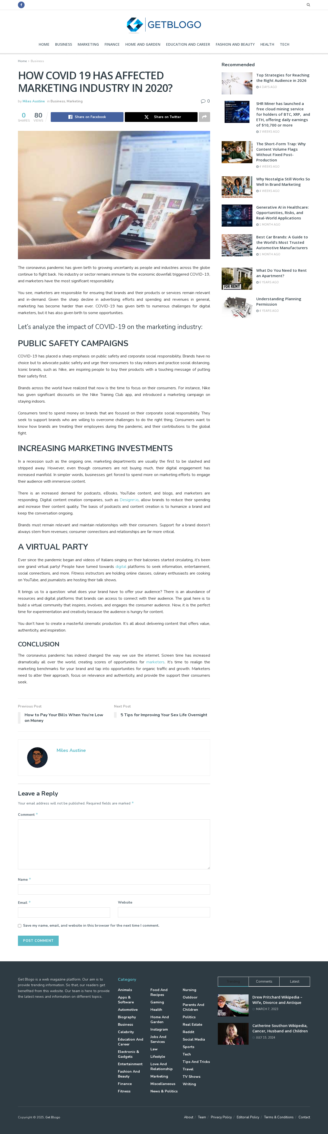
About (188, 1117)
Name (24, 879)
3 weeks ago (269, 132)
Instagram (159, 1029)
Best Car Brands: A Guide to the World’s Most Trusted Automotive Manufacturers (282, 242)
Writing (189, 1084)
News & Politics (164, 1091)
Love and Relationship (161, 1066)
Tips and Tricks (196, 1061)
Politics (189, 1017)
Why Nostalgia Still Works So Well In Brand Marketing (283, 181)
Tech (284, 44)
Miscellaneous (162, 1083)
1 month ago (269, 225)
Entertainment (130, 1064)
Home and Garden (142, 44)
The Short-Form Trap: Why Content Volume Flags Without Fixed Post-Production (281, 151)
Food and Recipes (159, 992)
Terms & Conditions (279, 1117)
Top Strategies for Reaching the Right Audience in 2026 (283, 77)
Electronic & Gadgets (128, 1054)
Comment (28, 814)
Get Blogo (52, 1117)
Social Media (194, 1039)
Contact (304, 1117)
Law (154, 1049)
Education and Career (188, 44)
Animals (125, 989)
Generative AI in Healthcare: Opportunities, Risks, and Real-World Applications (282, 212)
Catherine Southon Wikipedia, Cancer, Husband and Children (280, 1028)
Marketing (88, 44)
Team (202, 1117)
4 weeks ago (269, 167)
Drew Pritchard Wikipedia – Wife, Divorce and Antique (277, 999)
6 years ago (269, 282)
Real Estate (192, 1024)
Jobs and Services (158, 1039)
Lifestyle (157, 1056)
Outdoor (190, 997)
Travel (188, 1069)
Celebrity (126, 1032)
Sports (188, 1046)
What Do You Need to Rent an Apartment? (281, 273)
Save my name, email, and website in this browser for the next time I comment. (91, 925)
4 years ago (269, 311)
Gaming (157, 1002)
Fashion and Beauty (235, 44)
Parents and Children (193, 1007)
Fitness (124, 1091)
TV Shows (191, 1076)
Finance (112, 44)
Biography (127, 1017)
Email (24, 902)
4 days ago (268, 87)
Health (267, 44)
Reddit (188, 1032)
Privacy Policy (221, 1117)
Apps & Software (126, 1000)
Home (44, 44)
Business (63, 44)
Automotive (128, 1009)
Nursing (189, 989)
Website (125, 902)
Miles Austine (34, 101)
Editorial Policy (248, 1117)
